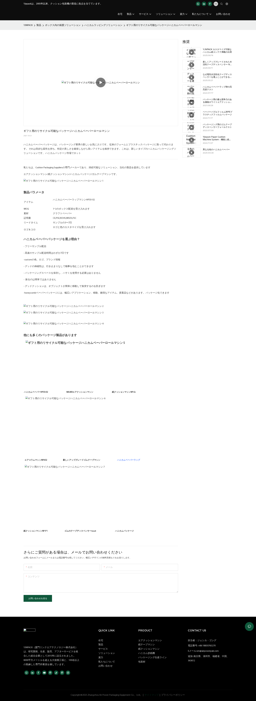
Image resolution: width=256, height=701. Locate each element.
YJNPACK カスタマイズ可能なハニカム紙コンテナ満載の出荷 (217, 50)
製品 (38, 25)
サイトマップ (151, 695)
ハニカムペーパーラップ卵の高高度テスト (217, 88)
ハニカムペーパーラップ (128, 460)
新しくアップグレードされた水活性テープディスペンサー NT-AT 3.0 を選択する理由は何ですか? (217, 63)
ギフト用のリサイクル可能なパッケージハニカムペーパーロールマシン (164, 25)
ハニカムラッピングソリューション (103, 25)
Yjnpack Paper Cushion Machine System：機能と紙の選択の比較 (217, 138)
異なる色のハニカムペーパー (216, 149)
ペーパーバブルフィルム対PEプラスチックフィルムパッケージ (217, 113)
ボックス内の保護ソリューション (63, 25)
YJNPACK (28, 25)
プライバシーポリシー (173, 695)
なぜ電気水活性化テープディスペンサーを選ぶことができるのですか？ (217, 75)
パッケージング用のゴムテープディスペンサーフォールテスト (217, 125)
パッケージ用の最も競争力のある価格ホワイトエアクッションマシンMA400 (217, 100)
